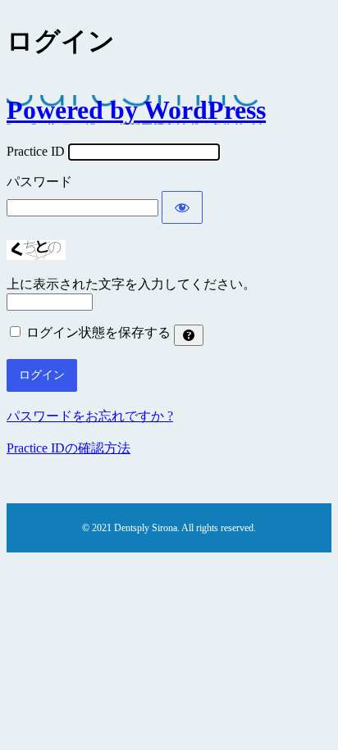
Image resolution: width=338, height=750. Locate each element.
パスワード (39, 182)
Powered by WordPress (136, 110)
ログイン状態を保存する (98, 332)
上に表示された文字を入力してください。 (131, 284)
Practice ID (36, 151)
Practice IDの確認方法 (68, 448)
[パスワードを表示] (182, 207)
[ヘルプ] (188, 335)
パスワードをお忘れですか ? (90, 416)
